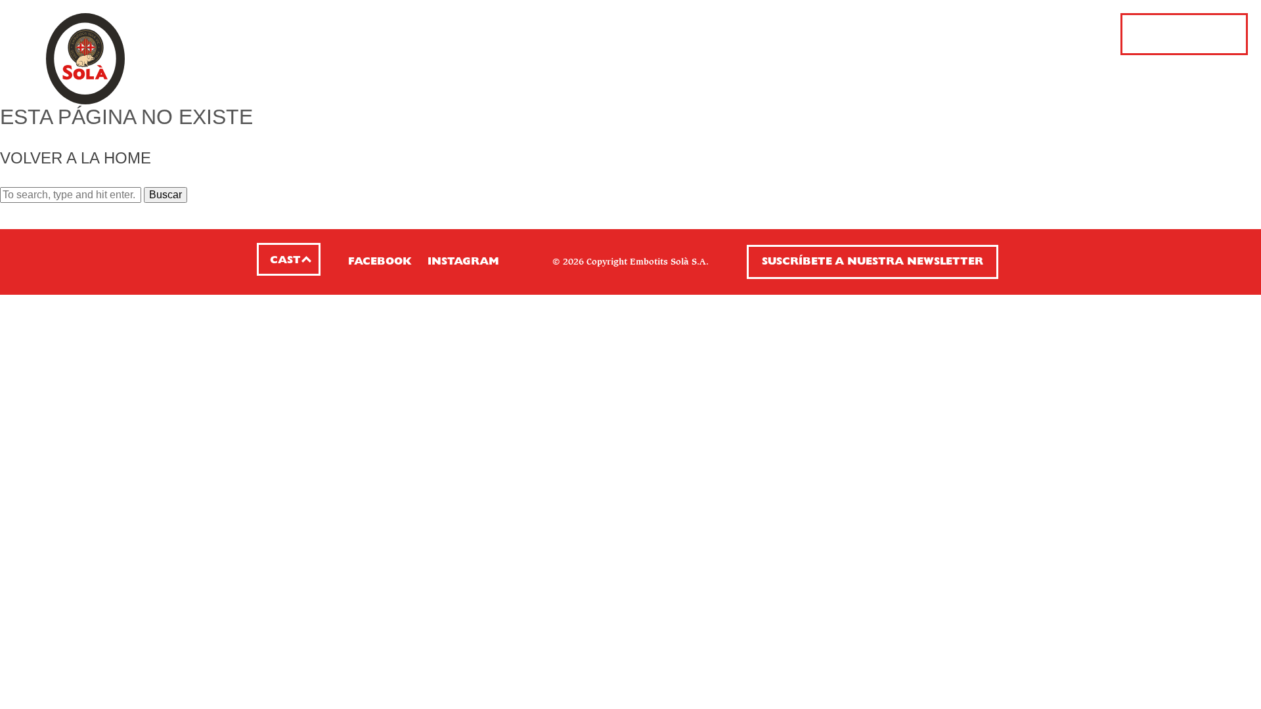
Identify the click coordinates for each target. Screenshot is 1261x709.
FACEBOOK (379, 262)
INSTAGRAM (463, 262)
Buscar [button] (165, 194)
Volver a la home (75, 158)
